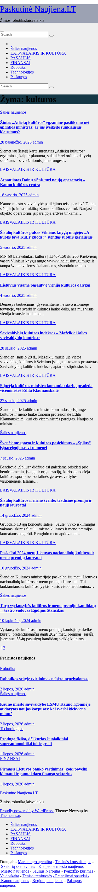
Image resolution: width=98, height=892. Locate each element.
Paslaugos (18, 77)
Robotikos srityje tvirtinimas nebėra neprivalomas (44, 679)
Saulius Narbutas (46, 871)
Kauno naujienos (15, 880)
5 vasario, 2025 (13, 247)
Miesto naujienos (15, 871)
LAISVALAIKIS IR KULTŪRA (38, 53)
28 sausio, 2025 (13, 348)
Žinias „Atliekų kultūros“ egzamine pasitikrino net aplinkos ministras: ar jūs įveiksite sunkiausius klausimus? (44, 127)
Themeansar (10, 815)
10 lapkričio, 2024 (15, 620)
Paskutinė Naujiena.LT (38, 9)
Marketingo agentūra (35, 861)
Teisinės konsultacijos (73, 861)
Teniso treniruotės (37, 876)
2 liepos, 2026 (12, 689)
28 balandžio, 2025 (16, 142)
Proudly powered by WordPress (27, 811)
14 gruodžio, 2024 (15, 515)
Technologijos (22, 72)
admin (38, 142)
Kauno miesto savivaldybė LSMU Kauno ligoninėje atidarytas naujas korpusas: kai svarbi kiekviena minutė (45, 709)
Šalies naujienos (23, 48)
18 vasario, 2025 (14, 195)
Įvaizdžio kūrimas (78, 871)
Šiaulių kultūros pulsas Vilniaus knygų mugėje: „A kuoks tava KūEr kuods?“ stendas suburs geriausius (46, 234)
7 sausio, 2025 (12, 458)
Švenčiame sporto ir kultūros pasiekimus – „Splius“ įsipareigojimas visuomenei (45, 445)
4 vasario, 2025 (13, 295)
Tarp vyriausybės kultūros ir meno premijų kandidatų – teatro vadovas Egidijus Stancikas (48, 608)
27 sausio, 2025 (13, 400)
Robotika (18, 67)
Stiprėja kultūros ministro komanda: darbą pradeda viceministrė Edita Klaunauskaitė (46, 388)
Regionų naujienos (47, 880)
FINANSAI (20, 62)
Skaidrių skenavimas (18, 866)
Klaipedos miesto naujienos (61, 866)
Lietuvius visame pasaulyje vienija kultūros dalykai (45, 285)
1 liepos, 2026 (12, 754)
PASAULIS (20, 58)
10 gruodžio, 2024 (15, 568)
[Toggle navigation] (2, 30)
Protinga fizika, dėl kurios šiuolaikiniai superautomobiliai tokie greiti (34, 741)
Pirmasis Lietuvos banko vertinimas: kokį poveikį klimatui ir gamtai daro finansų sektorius (43, 771)
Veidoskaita (9, 876)
